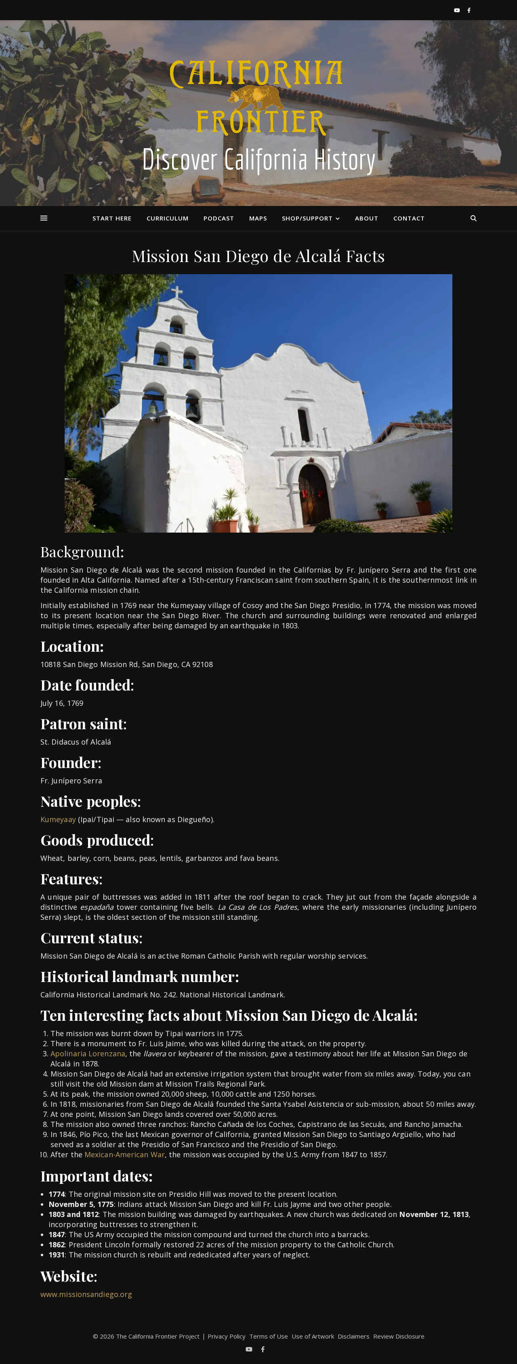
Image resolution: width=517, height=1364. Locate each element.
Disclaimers (354, 1336)
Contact (409, 218)
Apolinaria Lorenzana (87, 1053)
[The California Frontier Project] (258, 113)
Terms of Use (268, 1336)
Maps (258, 218)
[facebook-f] (469, 10)
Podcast (219, 218)
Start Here (112, 218)
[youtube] (457, 10)
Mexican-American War (124, 1154)
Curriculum (168, 218)
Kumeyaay (58, 819)
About (366, 218)
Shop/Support (307, 218)
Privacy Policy (227, 1336)
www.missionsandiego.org (86, 1294)
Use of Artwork (313, 1336)
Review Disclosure (399, 1336)
